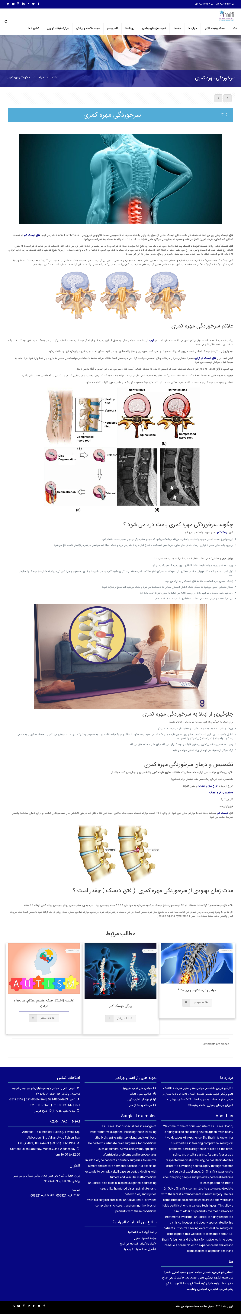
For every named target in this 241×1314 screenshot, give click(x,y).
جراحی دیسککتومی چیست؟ (197, 990)
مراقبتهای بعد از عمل (140, 1105)
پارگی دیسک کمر (120, 1006)
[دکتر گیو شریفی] (226, 15)
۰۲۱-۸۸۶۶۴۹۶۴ (223, 4)
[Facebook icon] (38, 4)
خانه (54, 77)
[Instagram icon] (18, 4)
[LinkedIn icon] (23, 4)
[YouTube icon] (28, 4)
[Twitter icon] (33, 4)
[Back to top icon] (223, 1306)
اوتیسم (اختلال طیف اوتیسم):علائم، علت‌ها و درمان (44, 1003)
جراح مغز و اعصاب (208, 786)
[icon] (13, 4)
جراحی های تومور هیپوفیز (137, 1088)
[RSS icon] (8, 4)
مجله (41, 77)
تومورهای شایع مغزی (139, 1099)
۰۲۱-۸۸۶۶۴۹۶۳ (202, 4)
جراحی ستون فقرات (141, 1094)
